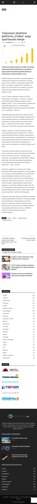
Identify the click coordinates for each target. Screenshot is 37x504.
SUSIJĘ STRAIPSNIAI (8, 250)
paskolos (14, 218)
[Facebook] (3, 227)
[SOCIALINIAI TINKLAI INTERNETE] (6, 448)
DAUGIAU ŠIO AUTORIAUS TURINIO (12, 252)
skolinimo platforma (7, 220)
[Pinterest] (11, 227)
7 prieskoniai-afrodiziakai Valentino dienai (28, 239)
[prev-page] (3, 282)
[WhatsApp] (15, 227)
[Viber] (19, 227)
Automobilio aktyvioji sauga (19, 438)
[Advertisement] (18, 21)
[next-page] (5, 282)
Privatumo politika (14, 497)
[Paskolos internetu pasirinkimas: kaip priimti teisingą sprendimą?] (6, 276)
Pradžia (3, 6)
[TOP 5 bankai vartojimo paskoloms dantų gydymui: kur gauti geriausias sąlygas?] (6, 267)
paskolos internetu (22, 218)
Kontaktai (18, 499)
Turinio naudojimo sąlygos (26, 497)
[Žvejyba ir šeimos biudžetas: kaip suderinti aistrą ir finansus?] (6, 259)
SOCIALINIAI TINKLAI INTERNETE (21, 446)
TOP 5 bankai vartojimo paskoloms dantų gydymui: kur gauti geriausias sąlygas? (22, 267)
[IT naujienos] (10, 388)
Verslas (8, 6)
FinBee (9, 218)
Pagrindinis (6, 497)
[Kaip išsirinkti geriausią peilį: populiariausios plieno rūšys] (6, 457)
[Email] (23, 227)
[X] (7, 227)
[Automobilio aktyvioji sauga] (6, 440)
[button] (3, 2)
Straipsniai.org (9, 42)
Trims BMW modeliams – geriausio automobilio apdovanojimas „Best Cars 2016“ (9, 241)
